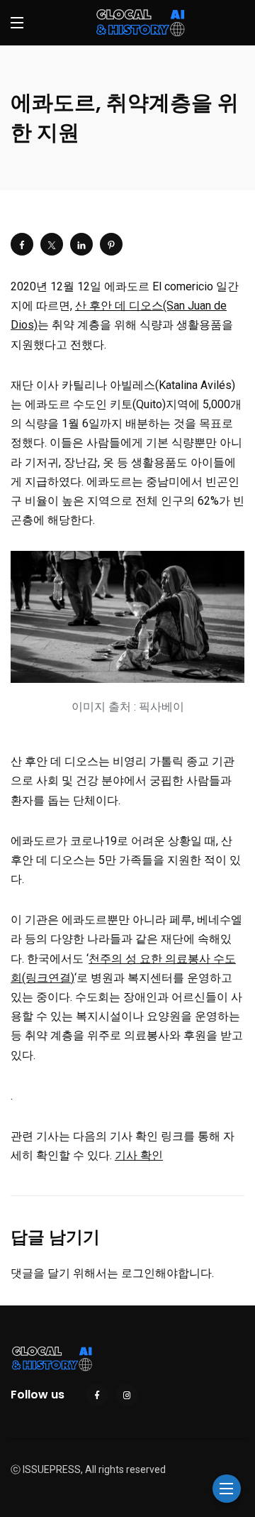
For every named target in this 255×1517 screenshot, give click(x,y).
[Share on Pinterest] (111, 244)
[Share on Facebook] (22, 244)
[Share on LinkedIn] (81, 244)
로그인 (138, 1273)
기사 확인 (139, 1155)
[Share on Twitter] (51, 244)
